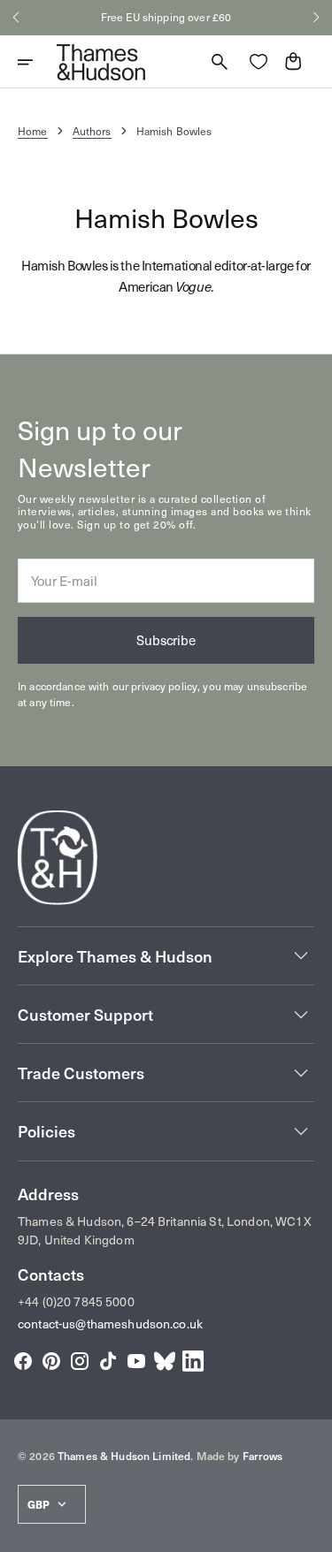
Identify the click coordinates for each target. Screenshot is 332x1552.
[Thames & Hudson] (101, 61)
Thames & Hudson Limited (124, 1456)
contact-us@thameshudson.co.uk (110, 1323)
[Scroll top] (311, 1531)
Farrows (263, 1456)
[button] (16, 17)
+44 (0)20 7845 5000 (76, 1301)
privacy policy (164, 686)
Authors (92, 131)
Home (33, 131)
